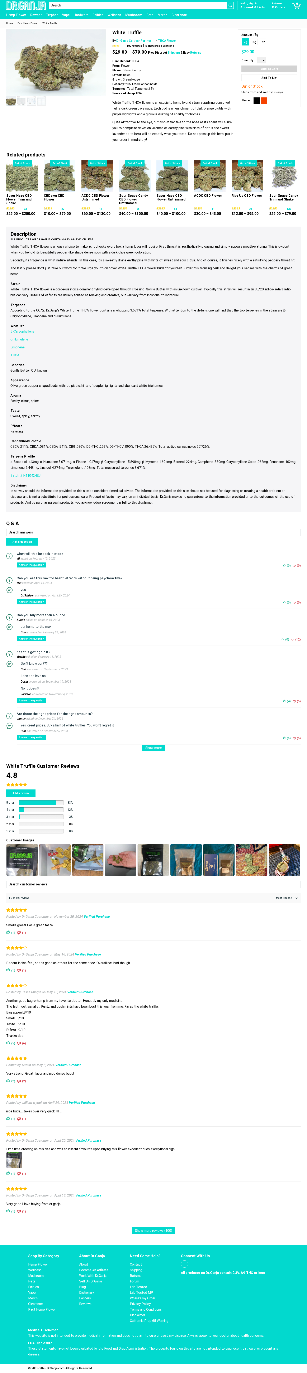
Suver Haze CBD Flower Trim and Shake (19, 199)
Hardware (81, 15)
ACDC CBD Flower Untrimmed (95, 197)
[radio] (245, 42)
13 (100, 208)
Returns (195, 52)
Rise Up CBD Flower (247, 196)
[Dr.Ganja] (26, 5)
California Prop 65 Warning (149, 1321)
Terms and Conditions (146, 1309)
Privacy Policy (140, 1304)
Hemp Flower (16, 15)
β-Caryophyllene (22, 331)
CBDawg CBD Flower (54, 197)
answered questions (159, 45)
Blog (82, 1287)
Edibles (98, 15)
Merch (162, 15)
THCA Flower (167, 40)
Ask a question (22, 541)
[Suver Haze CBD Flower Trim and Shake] (22, 176)
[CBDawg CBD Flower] (59, 176)
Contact (136, 1264)
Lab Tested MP (141, 1293)
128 (289, 208)
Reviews (85, 1304)
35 (138, 208)
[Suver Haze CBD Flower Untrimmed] (172, 176)
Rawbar (36, 15)
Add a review (21, 793)
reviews (134, 45)
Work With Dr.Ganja (93, 1276)
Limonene (17, 347)
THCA (14, 355)
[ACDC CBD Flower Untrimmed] (97, 176)
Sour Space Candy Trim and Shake (283, 197)
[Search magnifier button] (230, 5)
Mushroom (133, 15)
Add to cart (269, 69)
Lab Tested (138, 1287)
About (83, 1264)
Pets (150, 15)
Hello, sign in (249, 3)
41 (213, 208)
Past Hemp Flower (42, 1309)
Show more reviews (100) (153, 1231)
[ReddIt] (264, 100)
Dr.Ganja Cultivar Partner (133, 40)
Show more (153, 748)
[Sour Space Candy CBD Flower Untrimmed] (135, 176)
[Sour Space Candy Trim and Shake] (285, 176)
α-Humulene (19, 339)
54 (175, 208)
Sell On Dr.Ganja (90, 1281)
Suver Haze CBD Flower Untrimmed (170, 197)
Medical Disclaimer (43, 1330)
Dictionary (86, 1293)
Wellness (114, 15)
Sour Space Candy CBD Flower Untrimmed (133, 199)
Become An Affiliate (93, 1270)
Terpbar (52, 15)
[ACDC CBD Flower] (210, 176)
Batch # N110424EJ (25, 476)
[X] (257, 100)
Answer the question (31, 565)
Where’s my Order (142, 1298)
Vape (66, 15)
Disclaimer (137, 1315)
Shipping (174, 52)
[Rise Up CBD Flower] (247, 176)
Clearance (179, 15)
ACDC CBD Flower (208, 196)
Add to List (269, 77)
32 (25, 208)
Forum (134, 1281)
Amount (246, 35)
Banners (85, 1298)
